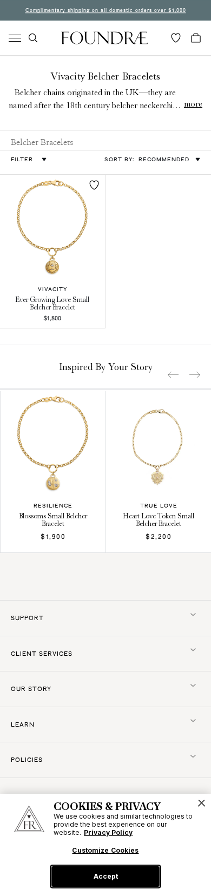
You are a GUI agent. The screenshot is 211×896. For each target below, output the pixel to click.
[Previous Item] (173, 375)
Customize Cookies (105, 850)
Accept (106, 876)
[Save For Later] (94, 185)
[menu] (15, 38)
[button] (33, 37)
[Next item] (194, 375)
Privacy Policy (108, 832)
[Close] (201, 803)
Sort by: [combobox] (146, 159)
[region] (105, 845)
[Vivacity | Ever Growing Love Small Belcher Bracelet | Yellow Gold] (52, 227)
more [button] (193, 104)
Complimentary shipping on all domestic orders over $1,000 (105, 10)
